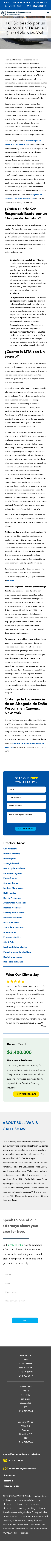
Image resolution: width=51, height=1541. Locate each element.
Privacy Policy (11, 1486)
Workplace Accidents (13, 927)
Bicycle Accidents (12, 898)
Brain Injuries (9, 932)
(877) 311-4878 (15, 1245)
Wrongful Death (11, 863)
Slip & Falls (8, 942)
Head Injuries (9, 858)
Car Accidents (10, 848)
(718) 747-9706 (25, 1442)
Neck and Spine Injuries (15, 947)
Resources (9, 1475)
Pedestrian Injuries (12, 873)
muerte (10, 580)
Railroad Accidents (12, 917)
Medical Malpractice (13, 888)
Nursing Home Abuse (13, 912)
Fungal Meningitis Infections (17, 952)
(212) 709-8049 (25, 1376)
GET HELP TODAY (25, 829)
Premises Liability (12, 937)
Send (24, 1320)
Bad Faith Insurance (13, 961)
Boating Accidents (12, 907)
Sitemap (8, 1481)
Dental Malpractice (12, 957)
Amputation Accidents (14, 902)
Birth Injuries (9, 893)
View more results (26, 1094)
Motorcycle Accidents (14, 868)
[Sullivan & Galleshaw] (19, 13)
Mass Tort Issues (11, 922)
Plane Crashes (10, 878)
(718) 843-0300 (36, 6)
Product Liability (11, 853)
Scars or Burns (10, 883)
